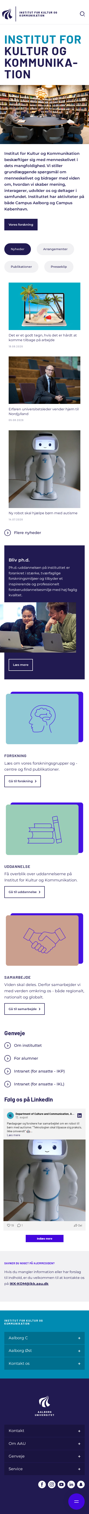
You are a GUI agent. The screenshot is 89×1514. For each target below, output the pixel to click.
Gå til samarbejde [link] (23, 1009)
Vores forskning (21, 225)
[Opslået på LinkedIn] (79, 1115)
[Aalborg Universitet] (7, 13)
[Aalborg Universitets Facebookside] (42, 1484)
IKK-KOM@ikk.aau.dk (29, 1284)
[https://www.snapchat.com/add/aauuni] (81, 1484)
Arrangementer (55, 249)
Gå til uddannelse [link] (23, 892)
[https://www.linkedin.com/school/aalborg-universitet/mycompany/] (71, 1484)
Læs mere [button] (13, 1135)
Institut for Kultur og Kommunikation (38, 14)
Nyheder (17, 249)
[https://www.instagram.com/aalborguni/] (52, 1484)
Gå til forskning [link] (21, 781)
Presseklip (59, 267)
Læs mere (21, 665)
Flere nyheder (27, 532)
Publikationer (21, 267)
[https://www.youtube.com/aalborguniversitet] (61, 1484)
